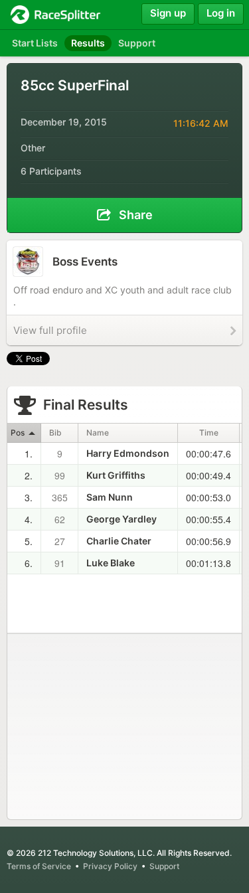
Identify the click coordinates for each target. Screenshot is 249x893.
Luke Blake (110, 562)
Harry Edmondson (127, 453)
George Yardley (121, 519)
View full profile (50, 330)
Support (164, 866)
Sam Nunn (109, 497)
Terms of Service (39, 866)
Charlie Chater (118, 540)
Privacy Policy (110, 866)
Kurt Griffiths (115, 475)
